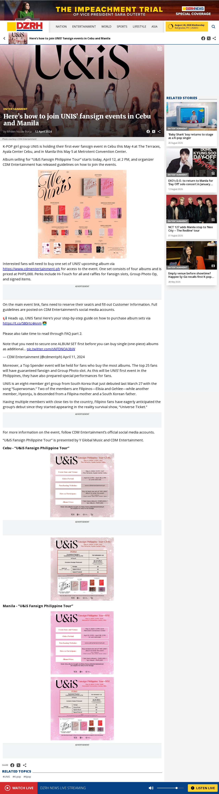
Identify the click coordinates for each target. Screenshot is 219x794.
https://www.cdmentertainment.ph (31, 268)
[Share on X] (209, 38)
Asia (154, 26)
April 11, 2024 (74, 357)
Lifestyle (139, 26)
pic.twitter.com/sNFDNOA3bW (51, 349)
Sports (122, 26)
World (106, 26)
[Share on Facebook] (203, 38)
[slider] (177, 788)
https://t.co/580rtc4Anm (22, 323)
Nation (61, 26)
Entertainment (84, 26)
